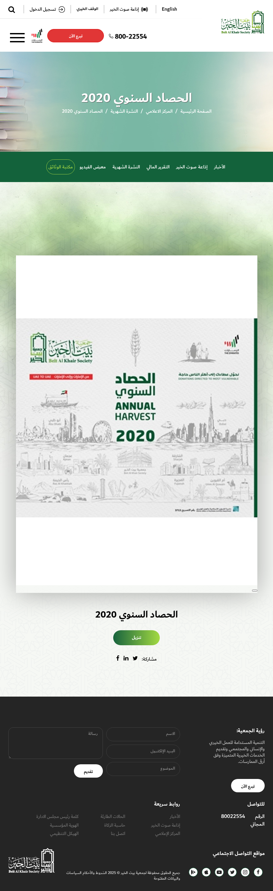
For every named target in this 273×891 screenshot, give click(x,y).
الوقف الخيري (87, 9)
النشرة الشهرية (124, 111)
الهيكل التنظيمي (64, 833)
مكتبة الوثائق (60, 167)
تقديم (88, 771)
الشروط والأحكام (94, 873)
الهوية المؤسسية (64, 825)
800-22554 (131, 35)
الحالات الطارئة (113, 816)
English (169, 9)
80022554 (233, 816)
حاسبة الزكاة (114, 825)
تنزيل (136, 638)
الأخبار (219, 167)
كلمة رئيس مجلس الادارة (57, 816)
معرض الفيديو (93, 167)
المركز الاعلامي (159, 111)
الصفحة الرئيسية (195, 111)
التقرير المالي (157, 167)
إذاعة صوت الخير (191, 167)
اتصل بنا (118, 833)
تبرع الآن (75, 36)
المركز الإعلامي (167, 833)
